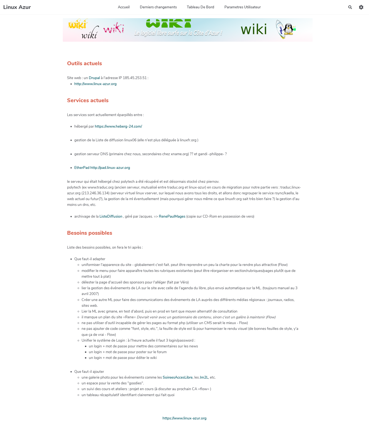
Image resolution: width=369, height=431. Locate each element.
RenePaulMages (172, 216)
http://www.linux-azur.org (95, 83)
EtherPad (81, 167)
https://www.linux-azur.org (184, 418)
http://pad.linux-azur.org (110, 167)
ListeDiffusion (111, 216)
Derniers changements (158, 7)
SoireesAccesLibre (178, 377)
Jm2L (204, 377)
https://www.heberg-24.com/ (118, 126)
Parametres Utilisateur (242, 7)
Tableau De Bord (200, 7)
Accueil (124, 7)
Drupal (94, 77)
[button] (361, 7)
